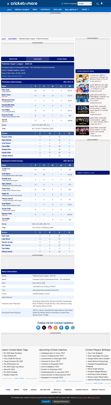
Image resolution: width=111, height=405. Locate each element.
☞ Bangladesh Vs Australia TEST (51, 377)
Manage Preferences (61, 401)
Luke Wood (6, 239)
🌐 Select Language (69, 3)
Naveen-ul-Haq (7, 242)
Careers (68, 390)
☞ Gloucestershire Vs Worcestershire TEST (55, 375)
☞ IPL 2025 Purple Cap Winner (13, 367)
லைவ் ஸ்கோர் (12, 39)
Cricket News (62, 59)
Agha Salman (6, 140)
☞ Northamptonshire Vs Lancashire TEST (54, 372)
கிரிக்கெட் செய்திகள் (22, 9)
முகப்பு (9, 9)
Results (57, 390)
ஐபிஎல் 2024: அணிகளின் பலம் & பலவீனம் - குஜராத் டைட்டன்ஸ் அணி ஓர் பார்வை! (99, 120)
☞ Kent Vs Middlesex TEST (49, 367)
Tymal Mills (6, 146)
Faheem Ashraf (7, 156)
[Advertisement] (40, 262)
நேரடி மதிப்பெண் (71, 9)
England (58, 9)
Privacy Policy (98, 390)
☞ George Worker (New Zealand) (97, 358)
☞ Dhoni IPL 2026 (8, 369)
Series (34, 390)
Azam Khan (11, 189)
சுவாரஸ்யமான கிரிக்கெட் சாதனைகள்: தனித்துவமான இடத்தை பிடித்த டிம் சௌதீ (99, 77)
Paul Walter (8, 110)
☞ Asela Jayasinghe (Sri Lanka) (97, 356)
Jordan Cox (6, 169)
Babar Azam (6, 95)
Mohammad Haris (8, 100)
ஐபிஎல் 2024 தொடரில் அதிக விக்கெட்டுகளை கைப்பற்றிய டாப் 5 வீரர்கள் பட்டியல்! (99, 87)
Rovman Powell (11, 115)
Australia (45, 9)
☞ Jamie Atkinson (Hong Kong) (97, 361)
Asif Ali (5, 120)
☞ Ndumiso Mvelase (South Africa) (98, 380)
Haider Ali (12, 194)
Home (8, 390)
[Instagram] (50, 328)
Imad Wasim (6, 143)
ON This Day (45, 390)
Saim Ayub (6, 90)
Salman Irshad (7, 252)
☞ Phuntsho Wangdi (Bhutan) (96, 371)
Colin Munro (12, 174)
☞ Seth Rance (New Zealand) (96, 374)
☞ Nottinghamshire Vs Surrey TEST (52, 353)
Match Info (13, 59)
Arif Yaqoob (6, 245)
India (35, 9)
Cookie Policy (82, 390)
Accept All (46, 401)
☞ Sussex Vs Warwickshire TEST (52, 356)
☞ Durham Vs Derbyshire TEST (51, 369)
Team (25, 390)
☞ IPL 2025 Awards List (10, 364)
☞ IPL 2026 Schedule (9, 372)
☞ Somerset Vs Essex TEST (50, 361)
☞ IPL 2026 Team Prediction (12, 353)
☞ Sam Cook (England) (94, 353)
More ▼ (85, 9)
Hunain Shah (6, 153)
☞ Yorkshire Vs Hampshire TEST (51, 364)
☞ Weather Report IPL (10, 375)
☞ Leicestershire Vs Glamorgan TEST (53, 358)
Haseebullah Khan (8, 105)
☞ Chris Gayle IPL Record (11, 358)
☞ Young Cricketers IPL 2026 (12, 361)
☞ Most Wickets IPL (9, 356)
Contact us (56, 392)
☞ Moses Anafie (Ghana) (95, 369)
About (16, 390)
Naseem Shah (7, 137)
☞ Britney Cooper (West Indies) (97, 377)
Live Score (37, 59)
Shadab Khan (6, 149)
